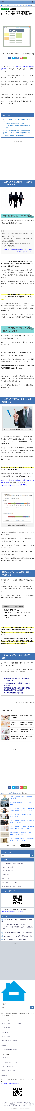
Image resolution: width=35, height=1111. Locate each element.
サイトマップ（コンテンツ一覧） (10, 1062)
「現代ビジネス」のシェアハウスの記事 (15, 123)
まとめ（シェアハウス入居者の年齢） (14, 135)
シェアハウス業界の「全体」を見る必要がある (16, 130)
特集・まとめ (5, 878)
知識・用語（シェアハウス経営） (11, 882)
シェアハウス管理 (5, 8)
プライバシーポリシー (7, 1066)
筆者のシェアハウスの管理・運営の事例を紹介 (16, 132)
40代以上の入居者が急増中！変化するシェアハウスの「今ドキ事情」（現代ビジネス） (17, 250)
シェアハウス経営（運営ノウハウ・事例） (13, 863)
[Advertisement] (17, 961)
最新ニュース (12, 8)
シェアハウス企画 (8, 870)
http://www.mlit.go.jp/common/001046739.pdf (14, 485)
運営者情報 (4, 1075)
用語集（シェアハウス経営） (9, 1070)
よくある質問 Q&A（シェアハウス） (11, 886)
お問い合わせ (5, 1057)
